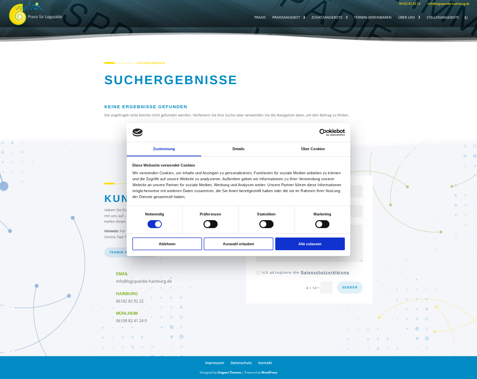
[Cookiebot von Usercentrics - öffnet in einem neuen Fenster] (323, 132)
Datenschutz (241, 362)
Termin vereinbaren (373, 18)
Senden (350, 287)
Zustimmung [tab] (164, 149)
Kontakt (265, 362)
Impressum (214, 362)
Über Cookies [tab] (313, 149)
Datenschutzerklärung (325, 272)
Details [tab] (239, 149)
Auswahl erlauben (238, 244)
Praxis (260, 18)
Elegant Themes (229, 372)
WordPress (269, 372)
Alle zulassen (309, 244)
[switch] (210, 224)
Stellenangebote (443, 18)
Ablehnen (167, 244)
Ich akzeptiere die (305, 272)
